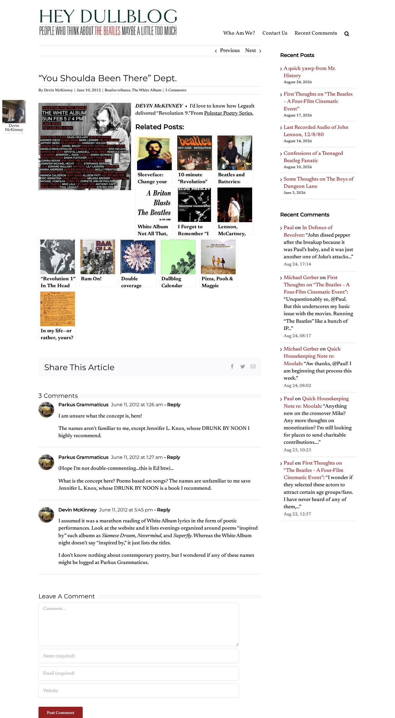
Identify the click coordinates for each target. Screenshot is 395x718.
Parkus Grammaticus (83, 404)
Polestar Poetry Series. (228, 113)
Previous (230, 50)
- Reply (171, 404)
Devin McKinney (58, 90)
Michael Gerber (301, 278)
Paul (289, 228)
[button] (346, 22)
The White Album (146, 90)
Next (250, 50)
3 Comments (175, 90)
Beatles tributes (117, 90)
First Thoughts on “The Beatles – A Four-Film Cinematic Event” (318, 102)
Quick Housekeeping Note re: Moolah (312, 356)
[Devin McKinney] (13, 103)
